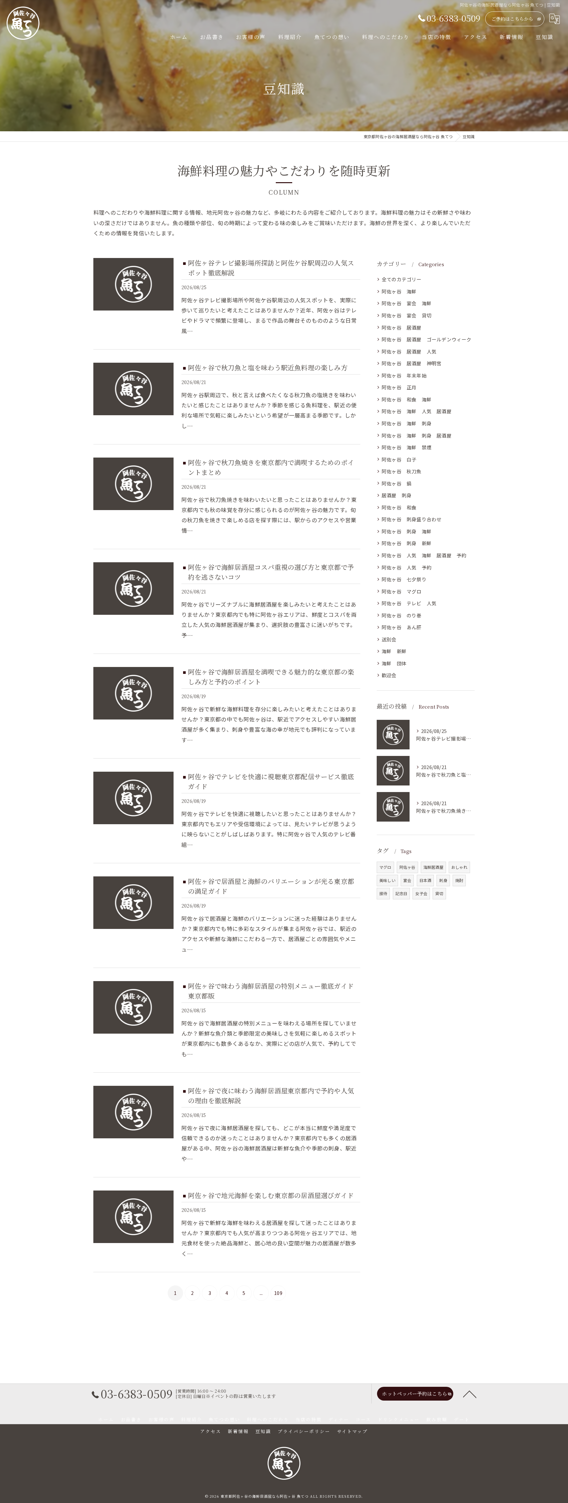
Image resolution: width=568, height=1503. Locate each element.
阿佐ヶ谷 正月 (399, 387)
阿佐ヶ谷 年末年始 (404, 375)
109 (278, 1293)
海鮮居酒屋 (433, 867)
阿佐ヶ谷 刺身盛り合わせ (411, 519)
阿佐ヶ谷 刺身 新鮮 (407, 543)
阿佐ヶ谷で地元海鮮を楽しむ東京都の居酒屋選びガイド (271, 1195)
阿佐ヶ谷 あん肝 (402, 627)
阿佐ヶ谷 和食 (402, 507)
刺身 (443, 880)
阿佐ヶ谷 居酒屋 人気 (409, 351)
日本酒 (425, 880)
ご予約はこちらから (512, 18)
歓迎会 (389, 675)
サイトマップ (352, 1431)
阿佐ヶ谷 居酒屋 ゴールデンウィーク (427, 339)
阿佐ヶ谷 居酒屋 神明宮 (411, 363)
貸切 (439, 893)
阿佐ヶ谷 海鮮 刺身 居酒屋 (417, 435)
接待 (383, 893)
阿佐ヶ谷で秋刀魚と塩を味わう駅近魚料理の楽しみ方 (267, 367)
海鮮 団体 (394, 663)
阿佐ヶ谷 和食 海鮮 (407, 399)
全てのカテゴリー (402, 279)
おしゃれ (459, 867)
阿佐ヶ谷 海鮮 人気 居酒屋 (417, 411)
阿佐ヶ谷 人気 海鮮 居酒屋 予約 (424, 555)
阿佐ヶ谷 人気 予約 (407, 567)
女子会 (421, 893)
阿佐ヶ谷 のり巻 (402, 615)
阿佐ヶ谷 (407, 867)
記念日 (401, 893)
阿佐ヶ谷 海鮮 (399, 291)
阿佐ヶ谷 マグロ (402, 591)
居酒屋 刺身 (397, 495)
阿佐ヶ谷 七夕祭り (404, 579)
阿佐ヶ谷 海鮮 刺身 (407, 423)
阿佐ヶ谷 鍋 (397, 483)
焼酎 (459, 880)
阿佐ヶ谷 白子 (399, 459)
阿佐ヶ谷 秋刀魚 (402, 471)
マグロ (385, 867)
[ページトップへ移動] (469, 1393)
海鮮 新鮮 (394, 651)
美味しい (387, 880)
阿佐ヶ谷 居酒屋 (402, 327)
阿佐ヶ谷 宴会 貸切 (407, 315)
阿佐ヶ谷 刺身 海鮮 (407, 531)
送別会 (389, 639)
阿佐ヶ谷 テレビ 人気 (409, 603)
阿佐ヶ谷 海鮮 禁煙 (407, 447)
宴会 (407, 880)
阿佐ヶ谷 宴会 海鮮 (407, 303)
